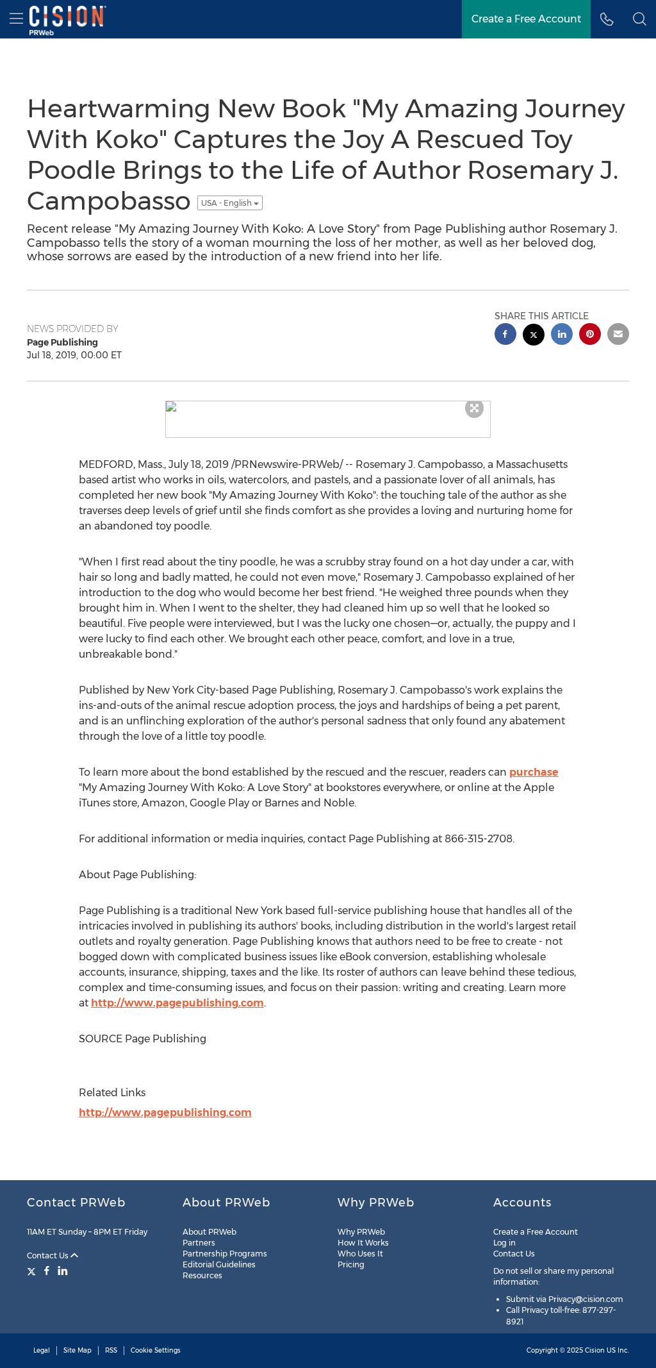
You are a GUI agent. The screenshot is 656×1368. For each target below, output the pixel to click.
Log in (504, 1242)
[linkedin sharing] (562, 335)
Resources (202, 1275)
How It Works (363, 1242)
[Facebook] (47, 1270)
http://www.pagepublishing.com (177, 1003)
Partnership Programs (225, 1253)
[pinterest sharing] (590, 335)
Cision (595, 1350)
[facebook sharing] (505, 335)
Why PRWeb (361, 1232)
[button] (639, 19)
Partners (199, 1242)
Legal (41, 1350)
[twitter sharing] (534, 336)
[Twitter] (33, 1270)
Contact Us (48, 1255)
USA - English (227, 203)
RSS (111, 1350)
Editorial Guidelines (219, 1264)
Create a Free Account (535, 1232)
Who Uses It (360, 1253)
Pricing (351, 1264)
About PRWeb (209, 1232)
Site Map (77, 1350)
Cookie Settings (156, 1350)
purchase (534, 772)
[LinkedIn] (62, 1270)
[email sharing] (618, 335)
